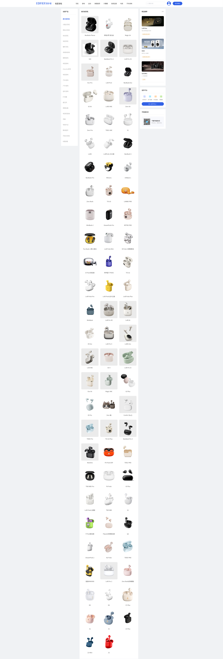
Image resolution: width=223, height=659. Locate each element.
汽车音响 (129, 3)
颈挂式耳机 (66, 30)
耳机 (77, 3)
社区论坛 (58, 3)
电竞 (121, 3)
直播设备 (65, 108)
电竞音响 (65, 74)
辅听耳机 (65, 47)
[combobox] (156, 3)
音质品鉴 (114, 3)
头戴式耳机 (66, 24)
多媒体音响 (66, 52)
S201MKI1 (144, 73)
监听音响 (65, 91)
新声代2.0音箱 (145, 53)
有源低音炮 (66, 113)
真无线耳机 (66, 19)
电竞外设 (65, 125)
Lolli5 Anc (144, 28)
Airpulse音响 (67, 69)
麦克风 (65, 102)
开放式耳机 (66, 136)
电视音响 (65, 63)
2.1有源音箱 (144, 76)
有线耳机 (65, 36)
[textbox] (156, 3)
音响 (83, 3)
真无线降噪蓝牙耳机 (146, 30)
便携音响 (65, 58)
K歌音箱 (65, 141)
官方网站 (177, 3)
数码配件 (65, 130)
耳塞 (64, 119)
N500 (143, 51)
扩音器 (65, 97)
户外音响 (65, 86)
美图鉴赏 (97, 3)
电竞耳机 (65, 41)
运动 (89, 3)
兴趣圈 (106, 3)
